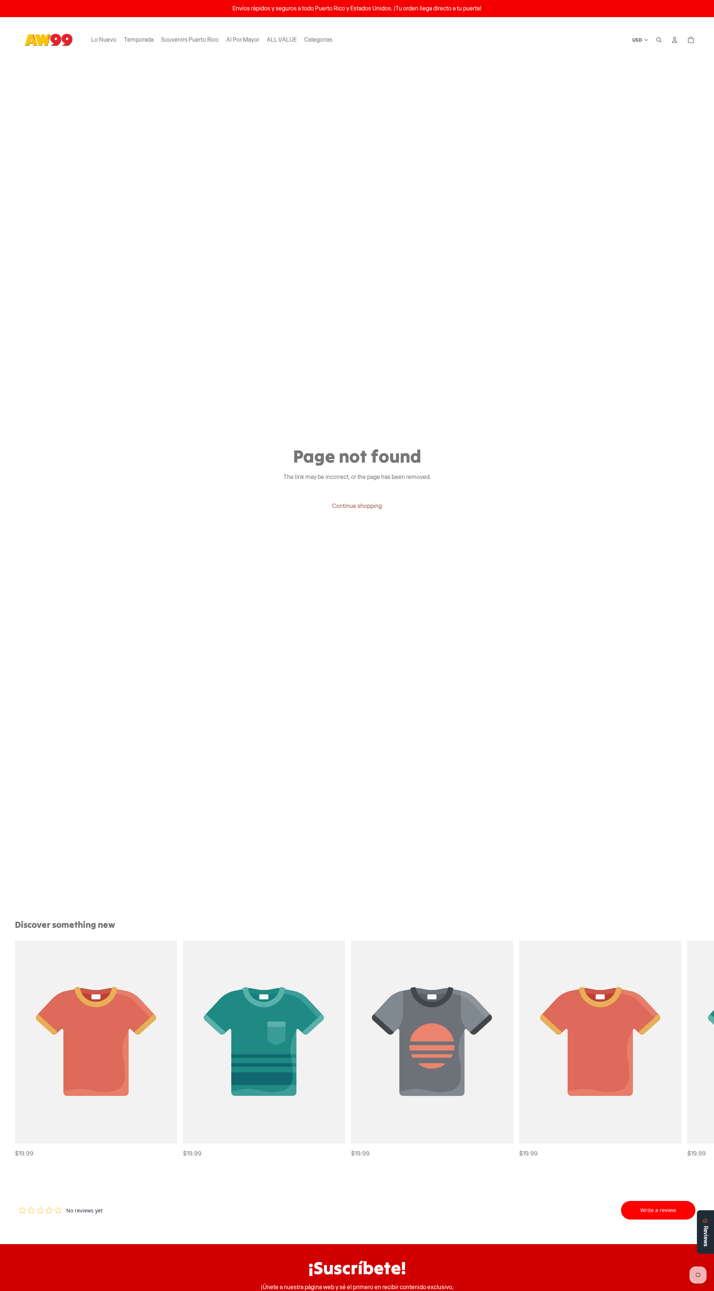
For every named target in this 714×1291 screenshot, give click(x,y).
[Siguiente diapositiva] (691, 1049)
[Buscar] (659, 40)
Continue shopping (357, 506)
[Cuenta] (674, 40)
